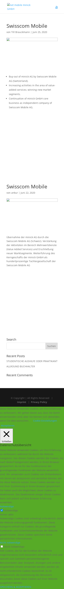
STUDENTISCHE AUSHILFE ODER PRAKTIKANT (32, 361)
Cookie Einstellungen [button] (45, 420)
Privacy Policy (39, 402)
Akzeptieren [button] (8, 425)
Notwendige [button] (7, 506)
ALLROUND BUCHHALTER (20, 366)
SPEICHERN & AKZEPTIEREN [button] (15, 586)
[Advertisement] (32, 145)
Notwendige (11, 510)
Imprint (21, 402)
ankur (14, 192)
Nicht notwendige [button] (10, 542)
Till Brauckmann (20, 32)
